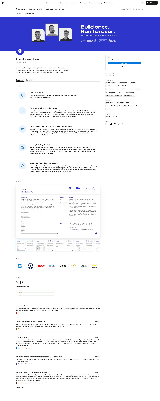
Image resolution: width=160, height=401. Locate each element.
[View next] (98, 246)
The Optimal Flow (28, 13)
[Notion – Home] (3, 3)
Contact (124, 67)
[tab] (20, 80)
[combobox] (132, 9)
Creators (18, 13)
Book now (124, 63)
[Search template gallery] (142, 9)
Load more (20, 387)
